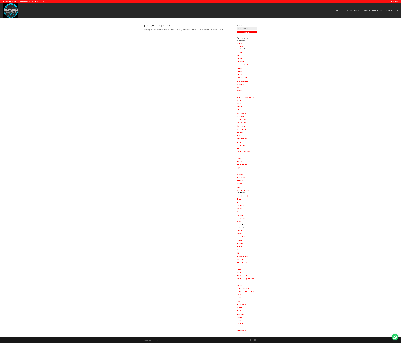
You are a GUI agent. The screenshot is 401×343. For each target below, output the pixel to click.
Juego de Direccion (243, 190)
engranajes (240, 132)
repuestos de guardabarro (245, 279)
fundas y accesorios (243, 152)
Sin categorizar (242, 304)
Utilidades (240, 324)
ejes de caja (241, 126)
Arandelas (241, 193)
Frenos (239, 148)
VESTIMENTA (241, 330)
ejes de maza (241, 129)
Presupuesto (377, 11)
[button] (395, 337)
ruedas (239, 295)
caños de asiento (242, 81)
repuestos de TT (242, 282)
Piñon (238, 253)
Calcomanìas (241, 62)
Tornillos (239, 317)
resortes (239, 285)
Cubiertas (240, 110)
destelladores (241, 123)
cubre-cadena (241, 113)
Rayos (239, 272)
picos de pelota (242, 246)
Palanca (239, 230)
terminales (240, 314)
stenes (239, 311)
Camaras (240, 68)
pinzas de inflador (242, 256)
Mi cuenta (389, 11)
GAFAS (239, 158)
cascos (239, 87)
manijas (239, 209)
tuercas (239, 320)
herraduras (240, 174)
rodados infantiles (243, 288)
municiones (240, 215)
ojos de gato (241, 218)
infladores (240, 184)
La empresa (355, 11)
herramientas (241, 177)
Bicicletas (240, 46)
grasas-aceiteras (242, 164)
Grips (238, 168)
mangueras (240, 205)
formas (239, 142)
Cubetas (239, 107)
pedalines (240, 243)
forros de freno (242, 145)
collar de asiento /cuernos (245, 97)
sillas (238, 301)
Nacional (241, 227)
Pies (238, 250)
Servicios (239, 298)
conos (239, 100)
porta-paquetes (242, 263)
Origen (239, 222)
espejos (239, 136)
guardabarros (241, 171)
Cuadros (239, 103)
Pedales (239, 240)
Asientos (239, 43)
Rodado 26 (242, 49)
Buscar (246, 32)
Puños (239, 269)
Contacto (366, 11)
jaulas (238, 187)
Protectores (241, 266)
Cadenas (239, 58)
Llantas (239, 199)
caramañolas (241, 84)
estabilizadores (242, 139)
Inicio (338, 11)
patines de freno (242, 237)
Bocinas (239, 52)
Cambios (239, 71)
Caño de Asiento (242, 78)
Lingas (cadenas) (242, 196)
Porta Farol (240, 259)
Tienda (345, 11)
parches (239, 234)
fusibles (239, 155)
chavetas (240, 91)
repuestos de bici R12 (244, 275)
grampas (239, 161)
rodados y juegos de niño (245, 291)
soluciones (240, 307)
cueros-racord (241, 119)
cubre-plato (240, 116)
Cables (239, 55)
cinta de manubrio (243, 94)
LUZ (238, 202)
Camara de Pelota (243, 65)
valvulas (239, 327)
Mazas (239, 212)
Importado (241, 224)
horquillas (240, 180)
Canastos (240, 75)
